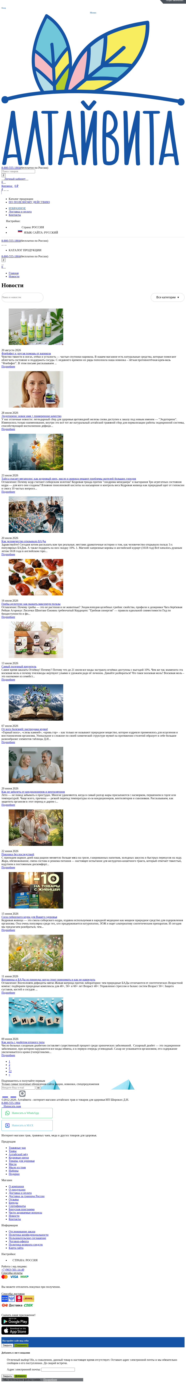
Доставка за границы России (27, 1196)
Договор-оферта (19, 1241)
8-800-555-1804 (10, 167)
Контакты (15, 214)
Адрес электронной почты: (24, 1369)
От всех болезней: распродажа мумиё (24, 729)
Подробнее (8, 366)
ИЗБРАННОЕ (17, 208)
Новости (14, 276)
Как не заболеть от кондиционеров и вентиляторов (33, 791)
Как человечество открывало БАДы (23, 541)
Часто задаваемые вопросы (25, 1212)
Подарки (14, 1173)
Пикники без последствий (17, 854)
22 (10, 1071)
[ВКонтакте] (2, 244)
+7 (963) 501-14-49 (12, 1269)
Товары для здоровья (22, 1160)
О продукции (17, 1189)
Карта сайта (16, 1247)
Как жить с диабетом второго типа (23, 1042)
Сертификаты (17, 1206)
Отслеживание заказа (22, 1231)
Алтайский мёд (18, 1154)
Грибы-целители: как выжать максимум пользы (30, 603)
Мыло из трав (17, 1167)
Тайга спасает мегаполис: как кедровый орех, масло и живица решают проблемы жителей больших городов (68, 478)
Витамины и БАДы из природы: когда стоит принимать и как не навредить (48, 979)
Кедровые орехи (19, 1157)
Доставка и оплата (20, 211)
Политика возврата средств (26, 1244)
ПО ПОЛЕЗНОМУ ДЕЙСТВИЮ (29, 202)
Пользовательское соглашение (27, 1238)
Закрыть (7, 1345)
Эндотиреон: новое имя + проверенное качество (31, 416)
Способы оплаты (12, 1273)
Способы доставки (13, 1293)
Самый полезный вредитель (18, 666)
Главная (14, 273)
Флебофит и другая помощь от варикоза (26, 353)
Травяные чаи (17, 1147)
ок (38, 1087)
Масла (13, 1164)
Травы (13, 1151)
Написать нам (12, 1106)
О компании (16, 1186)
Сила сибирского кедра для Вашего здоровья (29, 916)
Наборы (14, 1170)
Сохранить (21, 1345)
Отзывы (14, 1199)
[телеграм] (5, 244)
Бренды (13, 1202)
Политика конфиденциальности (28, 1234)
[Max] (22, 1094)
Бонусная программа (22, 1209)
